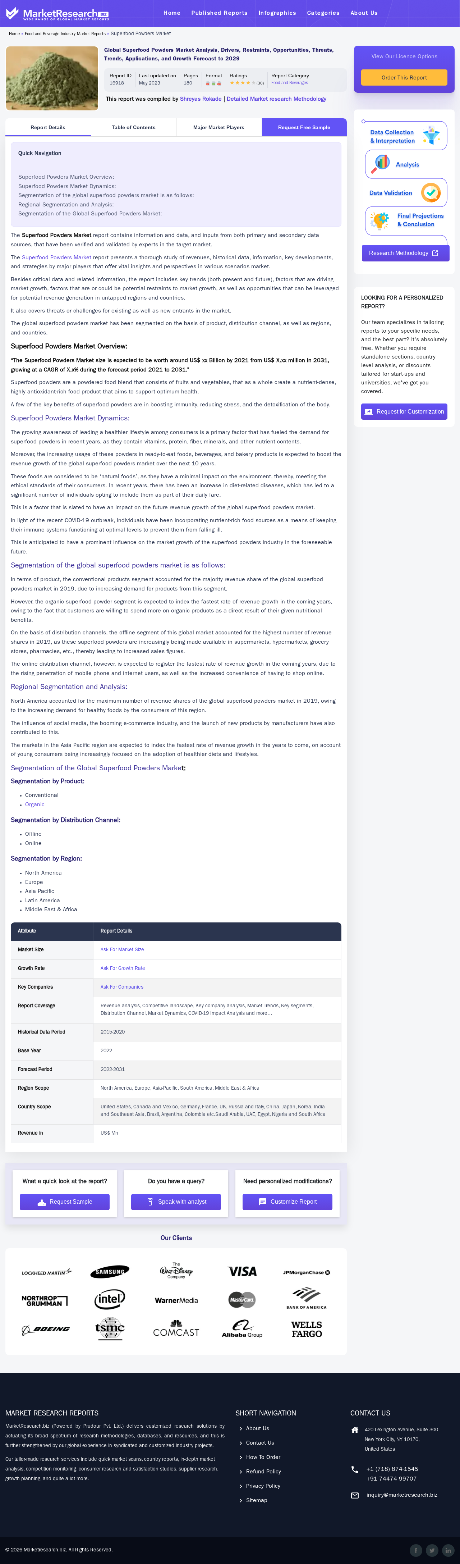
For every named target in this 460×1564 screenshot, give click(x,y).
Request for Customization (410, 412)
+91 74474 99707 (392, 1479)
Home (14, 34)
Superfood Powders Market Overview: (66, 178)
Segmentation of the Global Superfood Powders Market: (90, 214)
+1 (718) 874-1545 (392, 1470)
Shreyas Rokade (201, 99)
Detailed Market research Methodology (276, 99)
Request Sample (71, 1202)
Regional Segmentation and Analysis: (66, 205)
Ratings (238, 75)
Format (214, 75)
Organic (35, 805)
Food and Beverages (289, 83)
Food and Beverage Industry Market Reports (65, 34)
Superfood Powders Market (56, 258)
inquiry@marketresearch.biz (402, 1496)
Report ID (121, 75)
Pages (191, 75)
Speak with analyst (182, 1202)
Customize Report (294, 1202)
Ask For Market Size (122, 950)
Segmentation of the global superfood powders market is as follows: (106, 196)
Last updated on (157, 75)
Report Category (290, 75)
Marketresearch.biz (45, 1550)
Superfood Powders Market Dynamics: (67, 187)
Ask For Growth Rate (123, 968)
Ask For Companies (122, 987)
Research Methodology (398, 253)
